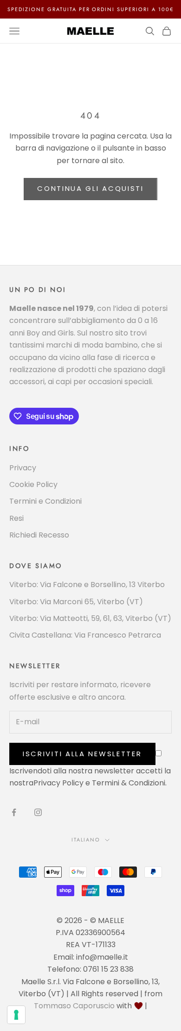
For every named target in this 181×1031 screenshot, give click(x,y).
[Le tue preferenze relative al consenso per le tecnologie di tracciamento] (16, 1015)
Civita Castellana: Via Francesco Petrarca (85, 635)
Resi (16, 518)
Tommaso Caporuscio (74, 1005)
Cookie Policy (33, 484)
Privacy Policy (58, 783)
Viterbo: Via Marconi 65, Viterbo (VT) (76, 601)
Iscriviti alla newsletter (82, 754)
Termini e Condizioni (45, 501)
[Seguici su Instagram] (38, 812)
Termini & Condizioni (128, 783)
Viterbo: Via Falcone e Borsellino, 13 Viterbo (87, 584)
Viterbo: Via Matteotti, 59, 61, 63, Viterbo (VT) (90, 618)
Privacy (22, 467)
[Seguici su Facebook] (14, 812)
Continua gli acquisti (90, 188)
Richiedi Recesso (39, 535)
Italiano (86, 839)
